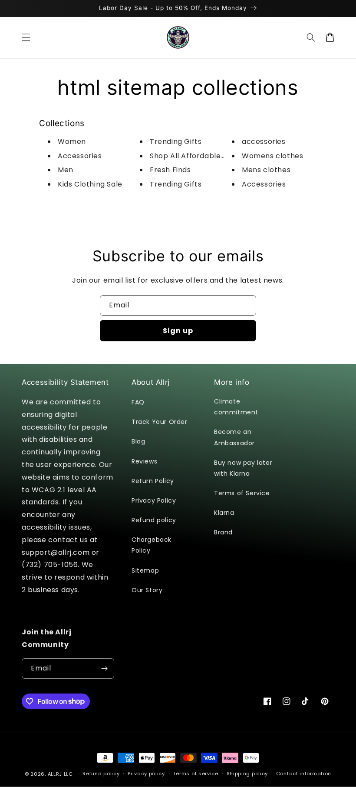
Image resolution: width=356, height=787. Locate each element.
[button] (26, 37)
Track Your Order (160, 421)
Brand (223, 532)
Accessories (80, 156)
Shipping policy (247, 773)
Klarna (224, 512)
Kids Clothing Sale (90, 184)
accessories (264, 142)
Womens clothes (272, 156)
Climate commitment (236, 407)
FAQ (138, 402)
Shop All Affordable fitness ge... (206, 156)
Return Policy (153, 481)
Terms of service (195, 773)
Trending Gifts (175, 142)
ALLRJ (55, 773)
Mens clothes (266, 170)
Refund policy (154, 520)
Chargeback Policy (151, 545)
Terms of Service (242, 493)
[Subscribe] (104, 668)
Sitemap (145, 570)
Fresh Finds (170, 170)
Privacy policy (146, 773)
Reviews (144, 461)
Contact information (303, 773)
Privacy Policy (154, 500)
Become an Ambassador (234, 437)
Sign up (178, 331)
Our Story (147, 590)
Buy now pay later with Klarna (243, 468)
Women (72, 142)
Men (65, 170)
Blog (138, 441)
